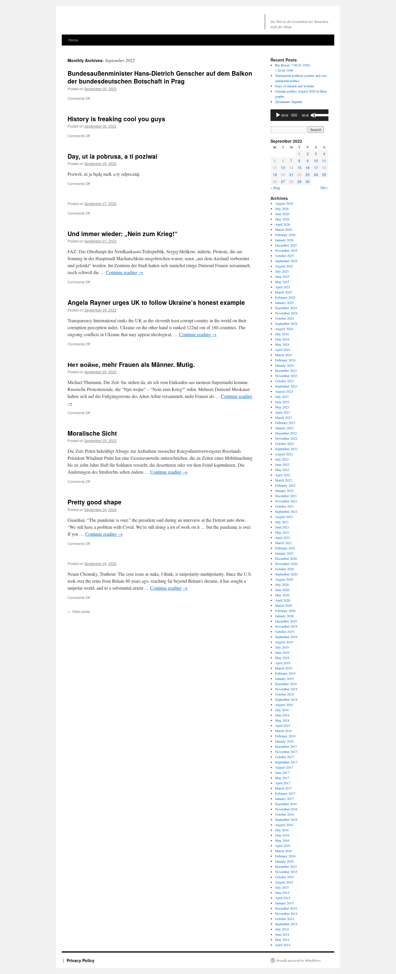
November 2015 (286, 871)
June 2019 (282, 652)
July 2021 (282, 521)
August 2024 (284, 328)
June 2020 (282, 589)
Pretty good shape (94, 501)
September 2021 (286, 511)
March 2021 (283, 542)
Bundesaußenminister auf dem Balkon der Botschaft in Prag (160, 77)
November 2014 (286, 913)
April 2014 (282, 944)
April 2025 (282, 287)
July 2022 (282, 459)
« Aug (275, 187)
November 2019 (286, 626)
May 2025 (282, 281)
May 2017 (282, 777)
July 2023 (282, 396)
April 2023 (282, 412)
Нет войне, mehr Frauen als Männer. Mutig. (131, 364)
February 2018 (285, 736)
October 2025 (284, 255)
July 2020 (282, 584)
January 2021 (284, 553)
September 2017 (286, 762)
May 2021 (282, 532)
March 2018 (283, 730)
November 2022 (286, 438)
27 (283, 181)
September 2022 (286, 448)
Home (73, 40)
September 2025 (286, 260)
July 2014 (282, 929)
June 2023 (282, 401)
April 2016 (282, 845)
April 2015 (282, 897)
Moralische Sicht (92, 433)
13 (283, 167)
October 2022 (284, 443)
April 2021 (282, 537)
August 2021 (284, 516)
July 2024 (282, 334)
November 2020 (286, 563)
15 (299, 167)
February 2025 (285, 297)
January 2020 (284, 615)
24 (316, 174)
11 (324, 160)
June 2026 (282, 213)
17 (316, 167)
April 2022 (282, 474)
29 (299, 181)
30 (308, 181)
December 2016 (286, 803)
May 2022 (282, 469)
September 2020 (286, 574)
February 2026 (285, 234)
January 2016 (284, 861)
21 (291, 174)
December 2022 (286, 433)
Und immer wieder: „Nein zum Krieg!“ (123, 233)
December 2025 (286, 245)
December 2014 (286, 908)
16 (308, 167)
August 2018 (284, 704)
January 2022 (284, 490)
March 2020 (283, 605)
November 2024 (286, 313)
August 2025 (284, 266)
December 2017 (286, 746)
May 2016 (282, 840)
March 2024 (283, 354)
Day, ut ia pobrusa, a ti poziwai (112, 156)
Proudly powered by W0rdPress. (298, 960)
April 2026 (282, 224)
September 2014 (286, 924)
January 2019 (284, 678)
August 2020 (284, 579)
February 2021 (285, 548)
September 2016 (286, 819)
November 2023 (286, 375)
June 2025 (282, 276)
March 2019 (283, 668)
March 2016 (283, 850)
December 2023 (286, 370)
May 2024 (282, 344)
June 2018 (282, 715)
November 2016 (286, 809)
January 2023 (284, 428)
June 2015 (282, 892)
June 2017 (282, 772)
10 (316, 160)
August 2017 (284, 767)
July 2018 (282, 709)
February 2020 (285, 610)
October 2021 (284, 506)
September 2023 (286, 386)
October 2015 (284, 877)
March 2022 (283, 480)
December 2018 (286, 683)
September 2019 (286, 636)
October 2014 (284, 918)
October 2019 (284, 631)
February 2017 (285, 793)
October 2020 (284, 568)
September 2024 (286, 323)
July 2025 (282, 271)
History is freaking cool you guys (116, 118)
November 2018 (286, 689)
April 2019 (282, 662)
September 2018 (286, 699)
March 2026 (283, 229)
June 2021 (282, 527)
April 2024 (282, 349)
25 (324, 174)
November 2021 (286, 501)
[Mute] (313, 115)
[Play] (278, 115)
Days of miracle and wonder (294, 86)
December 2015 (286, 866)
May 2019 (282, 657)
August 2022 (284, 454)
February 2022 (285, 485)
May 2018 (282, 720)
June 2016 (282, 835)
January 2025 (284, 302)
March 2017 (283, 788)
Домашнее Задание (288, 101)
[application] (299, 115)
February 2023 (285, 422)
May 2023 (282, 407)
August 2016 (284, 824)
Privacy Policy (81, 960)
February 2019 (285, 673)
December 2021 (286, 495)
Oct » (324, 187)
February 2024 (285, 360)
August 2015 (284, 882)
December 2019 (286, 621)
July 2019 (282, 647)
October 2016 (284, 814)
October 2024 (284, 318)
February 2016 (285, 856)
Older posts (79, 611)
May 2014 (282, 939)
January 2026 (284, 240)
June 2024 (282, 339)
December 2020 (286, 558)
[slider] (320, 114)
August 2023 (284, 391)
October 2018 (284, 694)
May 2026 (282, 219)
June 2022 (282, 464)
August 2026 (284, 203)
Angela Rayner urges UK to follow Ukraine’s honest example (156, 302)
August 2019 (284, 642)
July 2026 (282, 208)
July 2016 (282, 830)
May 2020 (282, 595)
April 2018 (282, 725)
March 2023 (283, 417)
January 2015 (284, 903)
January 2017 (284, 798)
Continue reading (124, 272)
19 (275, 174)
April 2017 (282, 783)
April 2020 (282, 600)
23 (308, 174)
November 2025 (286, 250)
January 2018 (284, 741)
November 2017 (286, 751)
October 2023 (284, 381)
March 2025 (283, 292)
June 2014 (282, 934)
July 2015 (282, 887)
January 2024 (284, 365)
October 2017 (284, 756)
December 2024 (286, 307)
